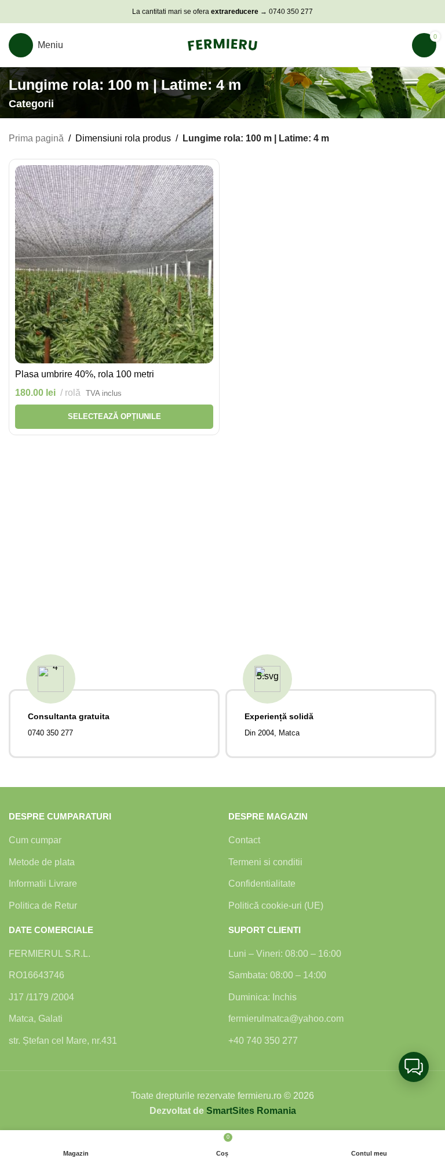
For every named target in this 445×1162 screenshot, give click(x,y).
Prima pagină (36, 138)
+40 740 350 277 (263, 1041)
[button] (414, 1067)
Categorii (31, 104)
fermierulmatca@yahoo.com (286, 1018)
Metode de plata (42, 862)
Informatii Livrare (43, 883)
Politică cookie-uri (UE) (275, 905)
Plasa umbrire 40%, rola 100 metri (84, 374)
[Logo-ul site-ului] (222, 44)
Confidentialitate (262, 883)
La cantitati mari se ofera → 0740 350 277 (222, 12)
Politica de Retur (43, 905)
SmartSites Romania (251, 1111)
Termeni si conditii (265, 862)
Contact (244, 840)
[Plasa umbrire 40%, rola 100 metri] (114, 264)
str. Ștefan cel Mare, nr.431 (63, 1041)
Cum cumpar (35, 840)
